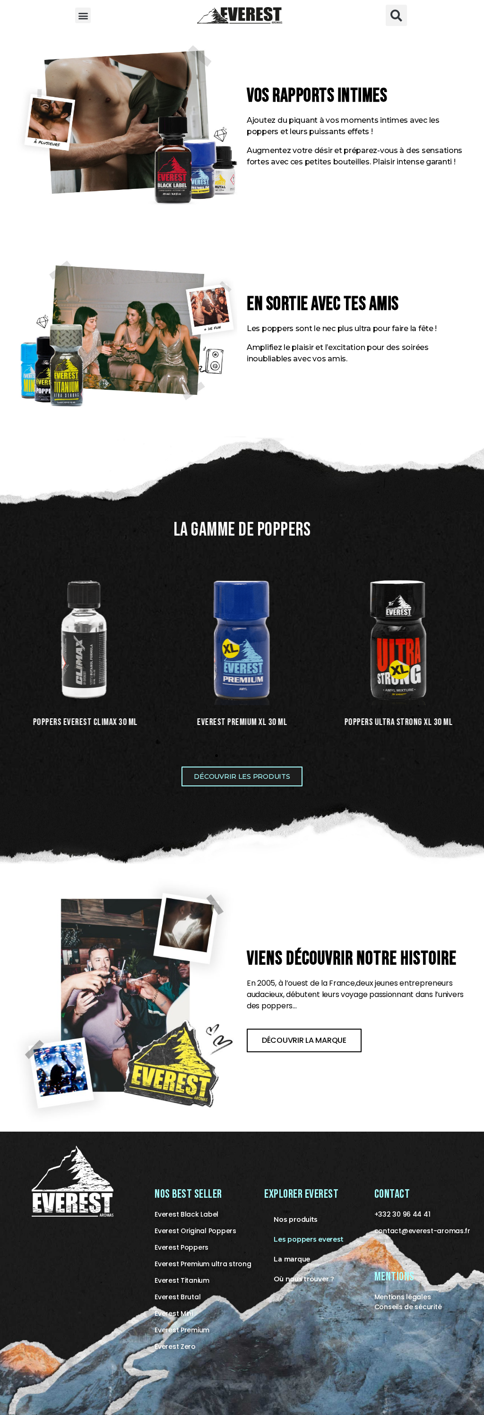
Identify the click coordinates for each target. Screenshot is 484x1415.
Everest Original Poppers (195, 1231)
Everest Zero (175, 1346)
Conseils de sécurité (408, 1307)
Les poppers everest (308, 1239)
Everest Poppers (181, 1247)
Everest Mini (174, 1313)
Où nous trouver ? (304, 1279)
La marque (292, 1259)
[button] (83, 15)
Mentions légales (402, 1297)
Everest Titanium (182, 1280)
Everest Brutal (177, 1297)
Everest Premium (182, 1330)
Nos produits (296, 1219)
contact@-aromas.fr (422, 1231)
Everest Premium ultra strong (203, 1264)
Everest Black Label (186, 1214)
